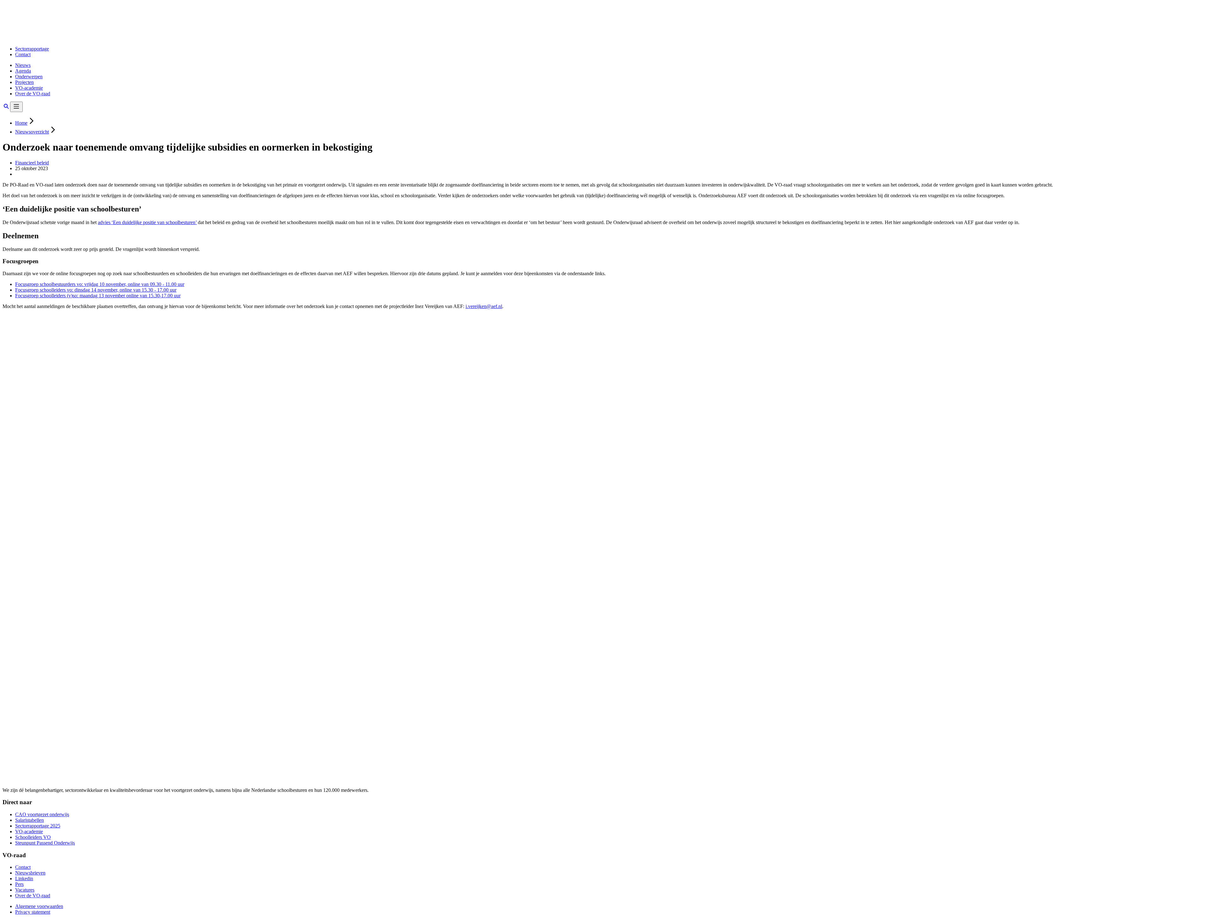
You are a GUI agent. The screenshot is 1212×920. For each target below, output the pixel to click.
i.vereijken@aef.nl (484, 306)
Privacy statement (32, 912)
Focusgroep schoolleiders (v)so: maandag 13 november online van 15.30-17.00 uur (98, 295)
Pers (19, 884)
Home (21, 123)
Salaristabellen (29, 820)
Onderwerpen (29, 76)
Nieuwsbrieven (30, 872)
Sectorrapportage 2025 (37, 825)
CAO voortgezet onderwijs (42, 814)
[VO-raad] (50, 38)
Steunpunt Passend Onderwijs (45, 843)
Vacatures (24, 890)
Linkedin (24, 878)
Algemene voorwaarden (39, 906)
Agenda (23, 71)
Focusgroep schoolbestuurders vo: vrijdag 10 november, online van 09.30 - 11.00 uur (99, 284)
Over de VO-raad (32, 93)
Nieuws (23, 65)
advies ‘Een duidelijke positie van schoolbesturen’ (147, 222)
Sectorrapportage (32, 48)
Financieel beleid (32, 162)
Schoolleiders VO (33, 837)
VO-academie (29, 88)
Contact (23, 54)
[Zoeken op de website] (6, 108)
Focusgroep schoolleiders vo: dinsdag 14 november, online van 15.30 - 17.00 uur (95, 290)
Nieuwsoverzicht (32, 131)
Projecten (24, 82)
